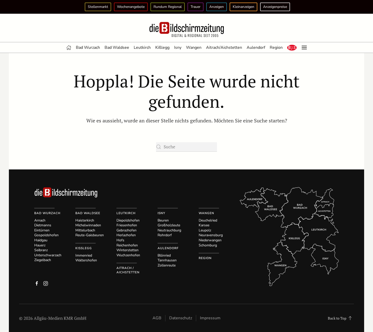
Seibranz (41, 250)
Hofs (120, 240)
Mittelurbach (85, 230)
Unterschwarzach (47, 255)
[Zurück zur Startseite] (186, 29)
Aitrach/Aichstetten (224, 47)
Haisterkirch (84, 220)
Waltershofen (86, 260)
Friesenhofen (126, 225)
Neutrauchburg (169, 230)
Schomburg (208, 245)
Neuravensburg (211, 235)
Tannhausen (167, 260)
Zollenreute (167, 265)
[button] (292, 47)
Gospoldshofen (46, 235)
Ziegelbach (42, 260)
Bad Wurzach (88, 47)
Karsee (204, 225)
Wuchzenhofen (128, 255)
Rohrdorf (165, 235)
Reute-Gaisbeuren (89, 235)
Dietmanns (42, 225)
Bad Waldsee (117, 47)
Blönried (164, 255)
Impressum (210, 318)
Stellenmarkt (98, 6)
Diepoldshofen (128, 220)
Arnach (39, 220)
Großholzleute (169, 225)
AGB (156, 318)
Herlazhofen (126, 235)
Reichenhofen (127, 245)
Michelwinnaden (88, 225)
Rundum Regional (168, 6)
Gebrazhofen (126, 230)
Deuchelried (208, 220)
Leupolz (205, 230)
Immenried (83, 255)
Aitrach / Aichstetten (128, 270)
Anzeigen (216, 6)
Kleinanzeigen (243, 6)
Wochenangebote (131, 6)
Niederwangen (210, 240)
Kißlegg (162, 47)
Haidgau (40, 240)
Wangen (193, 47)
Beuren (163, 220)
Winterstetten (127, 250)
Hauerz (39, 245)
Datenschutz (180, 318)
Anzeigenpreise (275, 6)
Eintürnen (41, 230)
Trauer (195, 6)
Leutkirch (142, 47)
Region (276, 47)
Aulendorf (256, 47)
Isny (177, 47)
